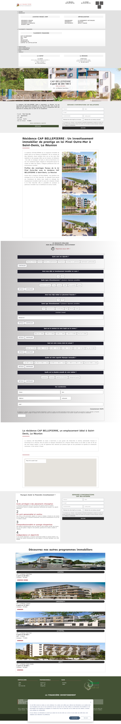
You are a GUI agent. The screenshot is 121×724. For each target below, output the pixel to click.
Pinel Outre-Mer (21, 685)
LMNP (19, 682)
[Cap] (79, 172)
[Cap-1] (79, 193)
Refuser (86, 718)
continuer (22, 265)
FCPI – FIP (42, 684)
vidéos (63, 684)
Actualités (64, 682)
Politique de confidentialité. (70, 125)
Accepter (74, 718)
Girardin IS (42, 682)
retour (21, 289)
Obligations (42, 685)
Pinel (19, 684)
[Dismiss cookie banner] (90, 702)
